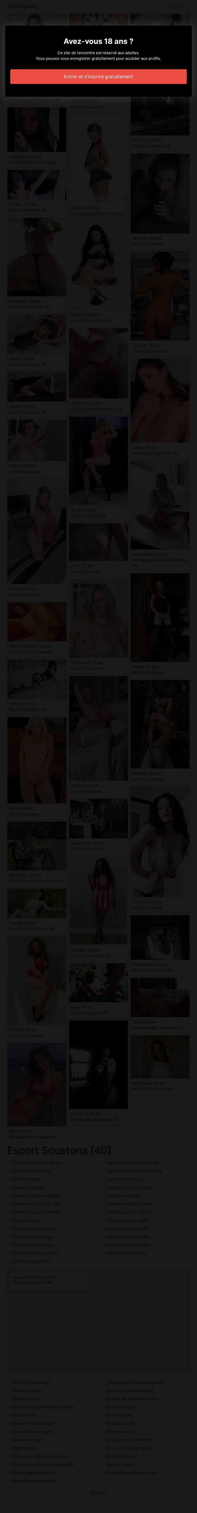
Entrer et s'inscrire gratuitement (98, 76)
